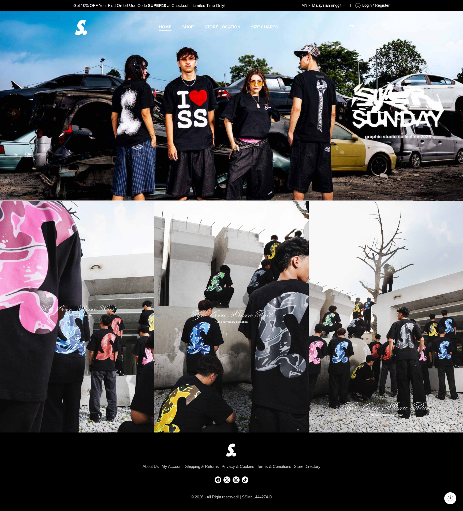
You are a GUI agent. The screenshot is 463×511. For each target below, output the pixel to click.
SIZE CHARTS (264, 27)
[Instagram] (236, 479)
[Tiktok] (245, 479)
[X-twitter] (226, 479)
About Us (151, 466)
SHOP (188, 27)
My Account (172, 466)
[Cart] (351, 27)
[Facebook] (218, 479)
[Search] (386, 27)
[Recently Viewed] (450, 498)
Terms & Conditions (274, 466)
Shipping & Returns (202, 466)
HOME (165, 27)
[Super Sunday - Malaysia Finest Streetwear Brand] (81, 27)
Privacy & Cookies (238, 466)
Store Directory (307, 466)
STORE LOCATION (222, 27)
